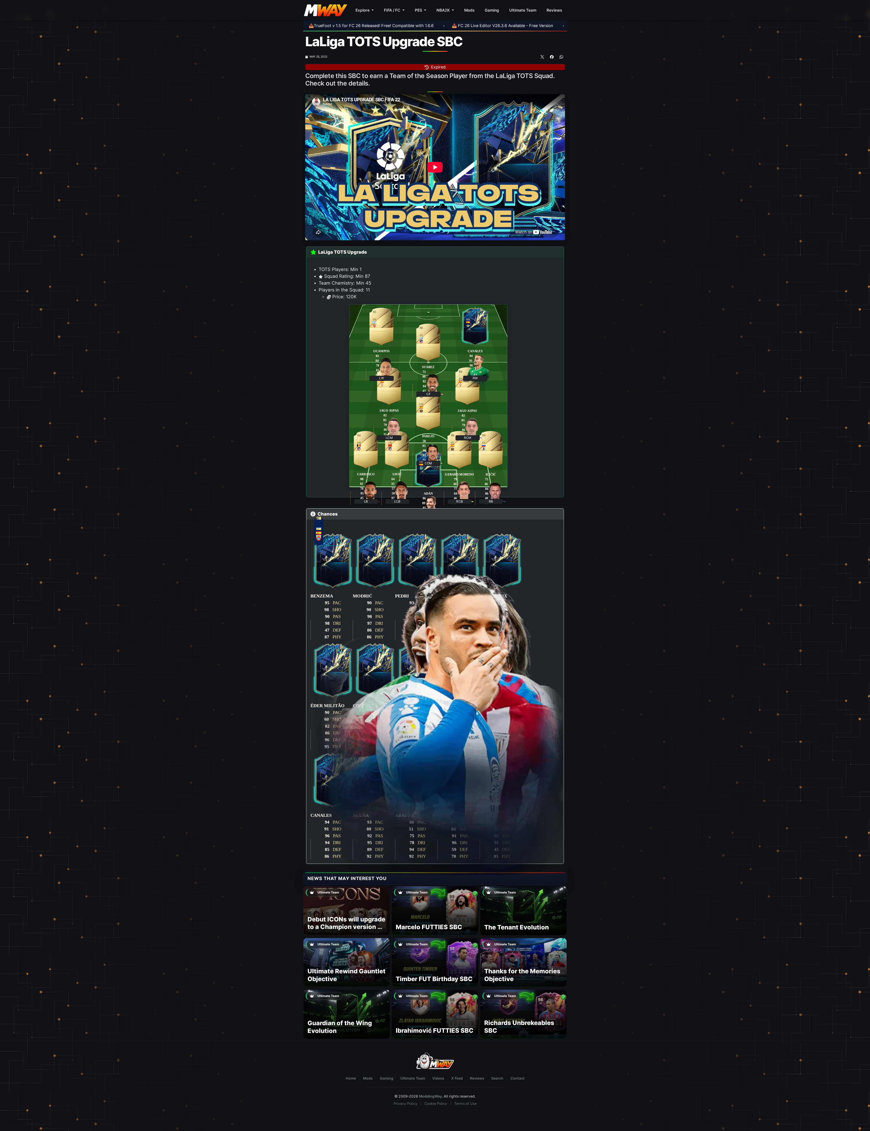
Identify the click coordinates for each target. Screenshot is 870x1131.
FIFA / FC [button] (392, 10)
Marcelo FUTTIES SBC (429, 927)
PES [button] (419, 10)
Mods (469, 10)
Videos (438, 1078)
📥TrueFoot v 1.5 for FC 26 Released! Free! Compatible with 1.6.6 (522, 25)
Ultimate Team (522, 10)
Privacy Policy (405, 1103)
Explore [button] (363, 10)
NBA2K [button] (443, 10)
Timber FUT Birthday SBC (434, 979)
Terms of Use (465, 1103)
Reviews (554, 10)
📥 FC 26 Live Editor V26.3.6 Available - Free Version (391, 25)
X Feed (457, 1078)
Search (497, 1078)
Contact (517, 1078)
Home (351, 1078)
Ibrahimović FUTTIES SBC (435, 1030)
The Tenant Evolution (516, 927)
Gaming (492, 10)
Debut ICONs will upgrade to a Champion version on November (346, 927)
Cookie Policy (435, 1103)
